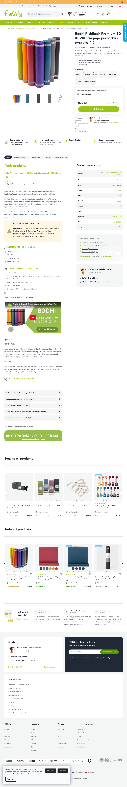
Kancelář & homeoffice (83, 740)
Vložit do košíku (98, 109)
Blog (82, 6)
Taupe (21, 571)
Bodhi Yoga (83, 128)
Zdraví (33, 740)
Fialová (41, 501)
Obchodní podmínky (34, 6)
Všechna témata (88, 724)
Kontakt (6, 6)
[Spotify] (21, 667)
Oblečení (33, 729)
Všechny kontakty (50, 667)
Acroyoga (61, 729)
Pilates (60, 740)
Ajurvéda (60, 733)
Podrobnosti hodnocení (104, 47)
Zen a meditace (62, 743)
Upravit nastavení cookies (80, 778)
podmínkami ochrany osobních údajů (99, 658)
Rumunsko (90, 772)
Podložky (34, 733)
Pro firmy (11, 706)
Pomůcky (34, 736)
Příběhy (6, 740)
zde (28, 774)
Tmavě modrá (82, 571)
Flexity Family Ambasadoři (16, 698)
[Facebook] (9, 667)
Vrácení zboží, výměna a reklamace (19, 684)
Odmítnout (50, 771)
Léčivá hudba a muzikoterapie (86, 733)
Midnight (108, 571)
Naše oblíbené (81, 747)
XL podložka (117, 222)
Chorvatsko (78, 772)
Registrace (111, 6)
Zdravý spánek (62, 747)
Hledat (62, 14)
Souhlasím (62, 771)
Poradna (11, 702)
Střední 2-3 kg (117, 216)
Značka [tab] (61, 157)
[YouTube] (17, 667)
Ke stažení (7, 743)
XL (82, 501)
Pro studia (80, 736)
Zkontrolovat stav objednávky (17, 713)
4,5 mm (119, 201)
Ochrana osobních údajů (15, 691)
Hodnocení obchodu (14, 709)
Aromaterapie (81, 743)
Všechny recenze (22, 619)
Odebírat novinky (109, 652)
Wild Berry (28, 571)
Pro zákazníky (47, 6)
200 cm (118, 190)
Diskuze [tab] (48, 157)
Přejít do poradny (85, 256)
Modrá (47, 501)
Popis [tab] (8, 157)
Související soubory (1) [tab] (21, 157)
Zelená (58, 501)
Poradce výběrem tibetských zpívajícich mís (95, 246)
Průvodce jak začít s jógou (90, 252)
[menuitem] (9, 22)
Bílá (103, 501)
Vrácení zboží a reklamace (19, 6)
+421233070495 (81, 15)
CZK (90, 6)
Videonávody (107, 256)
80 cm (119, 195)
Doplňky (33, 743)
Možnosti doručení (85, 94)
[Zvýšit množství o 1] (117, 103)
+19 (60, 100)
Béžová (98, 501)
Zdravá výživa (81, 729)
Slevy (32, 747)
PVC (119, 206)
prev (4, 492)
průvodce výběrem (112, 122)
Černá (108, 501)
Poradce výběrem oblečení (90, 249)
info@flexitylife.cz (90, 278)
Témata (33, 750)
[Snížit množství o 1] (110, 103)
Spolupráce (7, 747)
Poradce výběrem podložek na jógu (92, 243)
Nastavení (10, 779)
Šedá (52, 501)
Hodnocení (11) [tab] (36, 157)
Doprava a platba (13, 695)
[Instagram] (13, 667)
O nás (6, 733)
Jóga (59, 736)
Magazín (7, 736)
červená (114, 501)
